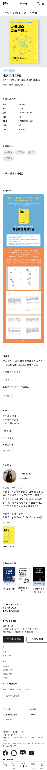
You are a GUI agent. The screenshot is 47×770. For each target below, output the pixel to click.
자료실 (5, 678)
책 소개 (6, 12)
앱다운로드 (7, 719)
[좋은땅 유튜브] (31, 753)
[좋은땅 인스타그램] (14, 753)
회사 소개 (6, 652)
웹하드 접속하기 (13, 695)
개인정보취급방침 (10, 714)
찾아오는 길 (7, 656)
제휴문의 (32, 714)
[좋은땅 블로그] (23, 753)
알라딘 (31, 152)
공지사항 (6, 666)
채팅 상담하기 (7, 674)
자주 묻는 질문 (8, 670)
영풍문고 (8, 158)
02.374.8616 (14, 639)
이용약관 (32, 709)
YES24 (20, 152)
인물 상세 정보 (24, 478)
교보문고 (8, 152)
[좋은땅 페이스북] (5, 753)
